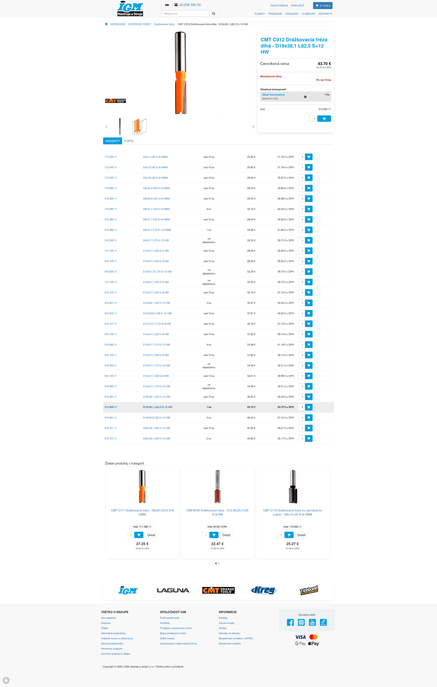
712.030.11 (111, 156)
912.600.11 (111, 271)
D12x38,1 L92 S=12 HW (156, 303)
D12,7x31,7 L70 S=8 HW (157, 323)
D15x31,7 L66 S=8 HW (156, 355)
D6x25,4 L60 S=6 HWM (156, 188)
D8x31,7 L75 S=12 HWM (157, 230)
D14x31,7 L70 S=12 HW (156, 344)
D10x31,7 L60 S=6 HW (156, 250)
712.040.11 (111, 167)
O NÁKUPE (308, 13)
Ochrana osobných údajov (115, 653)
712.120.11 (111, 282)
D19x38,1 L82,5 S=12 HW (157, 407)
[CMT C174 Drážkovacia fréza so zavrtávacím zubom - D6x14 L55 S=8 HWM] (293, 485)
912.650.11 (111, 365)
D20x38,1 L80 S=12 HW (156, 428)
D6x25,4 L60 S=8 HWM (156, 198)
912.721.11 (111, 438)
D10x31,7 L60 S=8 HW (156, 261)
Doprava (106, 623)
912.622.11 (111, 313)
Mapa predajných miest (173, 633)
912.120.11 (111, 292)
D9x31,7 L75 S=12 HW (156, 240)
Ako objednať (108, 617)
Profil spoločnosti (169, 617)
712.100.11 (111, 250)
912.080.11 (111, 219)
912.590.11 (111, 240)
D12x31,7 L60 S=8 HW (156, 292)
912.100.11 (111, 261)
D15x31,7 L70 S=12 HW (156, 365)
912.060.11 (111, 198)
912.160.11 (111, 376)
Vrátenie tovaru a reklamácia (117, 638)
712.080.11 (111, 209)
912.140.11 (111, 334)
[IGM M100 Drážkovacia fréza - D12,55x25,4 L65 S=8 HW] (217, 485)
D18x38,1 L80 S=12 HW (156, 396)
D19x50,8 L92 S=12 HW (156, 417)
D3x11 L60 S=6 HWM (155, 156)
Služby (223, 628)
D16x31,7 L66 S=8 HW (156, 376)
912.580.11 (111, 230)
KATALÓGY (292, 13)
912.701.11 (111, 428)
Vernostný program (111, 648)
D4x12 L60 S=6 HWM (155, 167)
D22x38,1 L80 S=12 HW (156, 438)
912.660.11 (111, 386)
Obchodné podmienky (113, 633)
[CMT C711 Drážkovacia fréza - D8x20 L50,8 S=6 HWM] (142, 485)
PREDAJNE (275, 13)
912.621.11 (111, 303)
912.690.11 (111, 407)
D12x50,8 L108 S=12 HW (157, 313)
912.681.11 (111, 396)
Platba (104, 628)
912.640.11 (111, 344)
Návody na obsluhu (229, 633)
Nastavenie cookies (230, 643)
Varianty (112, 141)
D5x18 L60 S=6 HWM (155, 177)
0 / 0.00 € (325, 5)
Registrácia (279, 5)
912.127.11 (111, 323)
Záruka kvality (227, 623)
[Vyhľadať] (213, 13)
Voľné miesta (167, 638)
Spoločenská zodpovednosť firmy (178, 643)
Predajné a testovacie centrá (176, 628)
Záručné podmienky (112, 643)
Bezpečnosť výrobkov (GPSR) (236, 638)
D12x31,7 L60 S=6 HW (156, 282)
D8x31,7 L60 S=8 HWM (156, 219)
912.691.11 (111, 417)
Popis (129, 141)
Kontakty (165, 623)
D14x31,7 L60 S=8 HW (156, 334)
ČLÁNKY (260, 13)
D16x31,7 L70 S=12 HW (156, 386)
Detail (151, 534)
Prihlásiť (297, 5)
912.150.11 (111, 355)
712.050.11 (111, 177)
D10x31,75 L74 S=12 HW (157, 271)
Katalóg (223, 617)
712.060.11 (111, 188)
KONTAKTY (325, 13)
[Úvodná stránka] (106, 24)
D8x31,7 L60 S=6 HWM (156, 209)
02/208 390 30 (190, 4)
